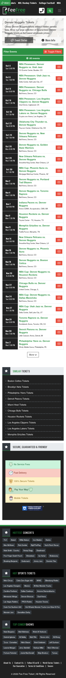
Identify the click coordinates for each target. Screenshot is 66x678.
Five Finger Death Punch (13, 556)
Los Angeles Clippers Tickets (22, 422)
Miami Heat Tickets (17, 404)
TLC (5, 540)
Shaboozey (54, 556)
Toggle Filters (54, 51)
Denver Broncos (27, 596)
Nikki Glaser (25, 642)
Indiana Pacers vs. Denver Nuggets (32, 204)
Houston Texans (42, 601)
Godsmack (25, 561)
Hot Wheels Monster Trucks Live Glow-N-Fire (42, 607)
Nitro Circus (8, 580)
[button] (50, 10)
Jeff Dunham (54, 642)
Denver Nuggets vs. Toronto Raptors (34, 192)
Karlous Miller (39, 647)
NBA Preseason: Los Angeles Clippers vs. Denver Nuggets (34, 100)
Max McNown (9, 545)
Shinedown (30, 556)
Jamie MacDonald (27, 653)
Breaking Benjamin (10, 561)
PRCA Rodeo (27, 601)
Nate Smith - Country (11, 550)
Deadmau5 (41, 550)
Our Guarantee (19, 665)
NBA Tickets (58, 2)
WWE (39, 580)
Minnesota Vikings (10, 596)
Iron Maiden (37, 540)
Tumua (54, 653)
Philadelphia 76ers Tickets (20, 392)
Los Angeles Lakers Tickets (21, 428)
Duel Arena (41, 596)
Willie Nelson (24, 540)
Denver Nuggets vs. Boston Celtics (33, 262)
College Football (42, 2)
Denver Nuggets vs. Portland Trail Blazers (34, 181)
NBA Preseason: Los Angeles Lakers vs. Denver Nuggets (34, 112)
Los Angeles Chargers (12, 586)
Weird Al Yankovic (39, 631)
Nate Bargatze (9, 631)
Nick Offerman (53, 647)
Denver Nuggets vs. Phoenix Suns (34, 250)
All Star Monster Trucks (42, 586)
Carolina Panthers (10, 591)
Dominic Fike (51, 561)
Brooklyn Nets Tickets (18, 386)
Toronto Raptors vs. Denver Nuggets (33, 319)
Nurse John (44, 637)
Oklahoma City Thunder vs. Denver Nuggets (33, 123)
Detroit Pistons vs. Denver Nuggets (32, 331)
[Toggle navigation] (60, 10)
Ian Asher (42, 556)
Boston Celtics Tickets (18, 380)
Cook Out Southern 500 (12, 607)
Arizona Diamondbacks (45, 591)
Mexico (27, 586)
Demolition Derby (23, 612)
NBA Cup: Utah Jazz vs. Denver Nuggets (35, 308)
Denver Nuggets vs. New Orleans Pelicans (32, 135)
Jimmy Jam (38, 561)
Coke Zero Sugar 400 (25, 580)
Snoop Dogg (28, 550)
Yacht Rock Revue (51, 545)
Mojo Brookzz (43, 653)
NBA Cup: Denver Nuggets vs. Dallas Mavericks (34, 296)
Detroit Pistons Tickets (18, 398)
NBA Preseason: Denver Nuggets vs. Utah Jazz (31, 66)
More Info (50, 40)
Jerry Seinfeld (24, 647)
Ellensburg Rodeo (51, 580)
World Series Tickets (51, 662)
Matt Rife (33, 637)
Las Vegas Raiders (11, 601)
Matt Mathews (23, 631)
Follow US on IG (33, 662)
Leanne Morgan (9, 647)
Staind (13, 540)
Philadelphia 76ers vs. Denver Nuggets (34, 342)
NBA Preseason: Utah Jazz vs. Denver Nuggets (34, 77)
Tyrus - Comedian (10, 642)
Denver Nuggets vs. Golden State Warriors (33, 146)
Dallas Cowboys (27, 591)
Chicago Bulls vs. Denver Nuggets (32, 285)
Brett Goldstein (39, 642)
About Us (7, 662)
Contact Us (18, 662)
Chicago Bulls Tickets (18, 410)
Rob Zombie (22, 545)
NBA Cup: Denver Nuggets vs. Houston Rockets (34, 273)
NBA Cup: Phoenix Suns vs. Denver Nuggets (33, 169)
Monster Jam (9, 612)
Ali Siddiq (22, 637)
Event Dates (20, 40)
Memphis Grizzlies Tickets (20, 434)
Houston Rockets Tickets (20, 416)
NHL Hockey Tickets (23, 2)
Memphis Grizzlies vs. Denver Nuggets (34, 227)
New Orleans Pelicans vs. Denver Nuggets (32, 158)
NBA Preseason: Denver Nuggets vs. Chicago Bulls (33, 89)
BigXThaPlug (36, 545)
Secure (50, 665)
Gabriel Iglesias (9, 637)
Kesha (48, 540)
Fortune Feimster (10, 653)
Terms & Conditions (36, 665)
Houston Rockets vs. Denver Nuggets (34, 215)
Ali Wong (56, 637)
